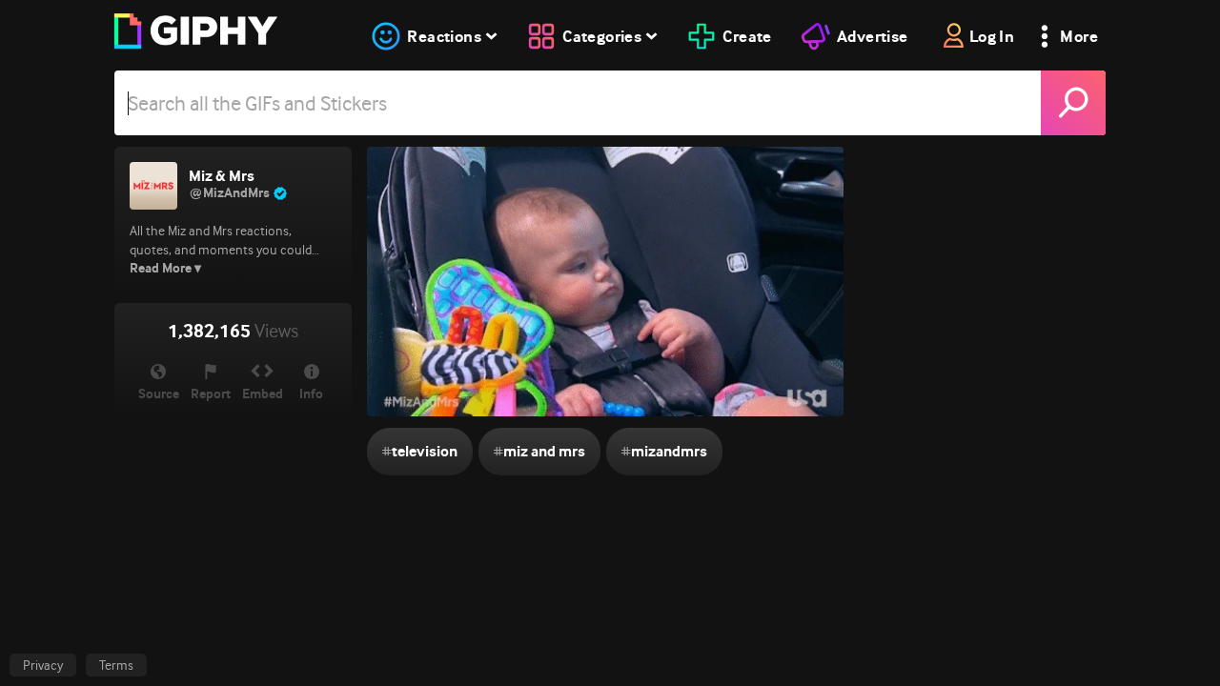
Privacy (43, 665)
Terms (116, 665)
